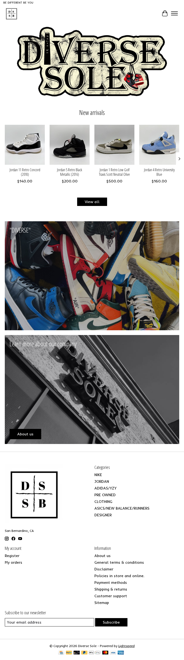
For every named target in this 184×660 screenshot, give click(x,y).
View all (92, 201)
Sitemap (101, 602)
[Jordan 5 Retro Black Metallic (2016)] (70, 145)
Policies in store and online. (119, 575)
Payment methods (110, 582)
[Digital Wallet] (95, 653)
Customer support (110, 595)
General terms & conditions (119, 562)
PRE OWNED (105, 494)
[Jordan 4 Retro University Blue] (159, 145)
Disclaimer (103, 569)
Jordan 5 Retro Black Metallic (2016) (69, 172)
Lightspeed (126, 646)
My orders (13, 562)
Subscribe (111, 622)
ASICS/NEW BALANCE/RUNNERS (122, 508)
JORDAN (101, 481)
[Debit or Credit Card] (77, 653)
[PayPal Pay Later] (84, 653)
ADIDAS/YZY (105, 488)
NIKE (98, 474)
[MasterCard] (105, 653)
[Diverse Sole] (11, 13)
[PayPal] (69, 653)
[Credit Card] (61, 653)
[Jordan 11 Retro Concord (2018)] (25, 145)
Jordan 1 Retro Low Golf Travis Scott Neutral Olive (114, 172)
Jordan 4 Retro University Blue (159, 172)
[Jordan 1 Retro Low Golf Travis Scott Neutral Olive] (114, 145)
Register (12, 555)
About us (102, 555)
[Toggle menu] (174, 13)
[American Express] (121, 653)
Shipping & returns (110, 589)
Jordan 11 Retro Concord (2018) (25, 172)
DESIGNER (103, 514)
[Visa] (113, 653)
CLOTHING (103, 501)
